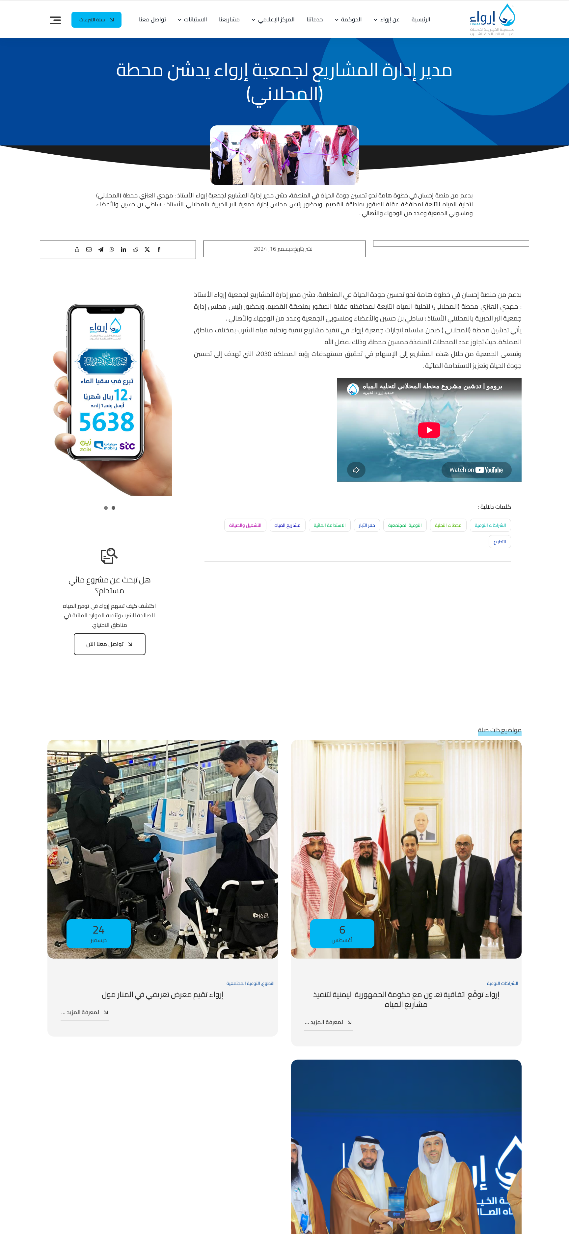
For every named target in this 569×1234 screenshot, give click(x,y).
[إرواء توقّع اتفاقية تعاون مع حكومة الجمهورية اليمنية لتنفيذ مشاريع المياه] (406, 744)
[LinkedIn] (123, 249)
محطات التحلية (448, 525)
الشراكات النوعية (490, 525)
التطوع (500, 541)
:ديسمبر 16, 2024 (274, 249)
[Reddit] (135, 249)
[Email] (89, 249)
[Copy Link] (77, 249)
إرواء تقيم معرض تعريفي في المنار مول (163, 994)
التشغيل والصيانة (245, 525)
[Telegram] (101, 249)
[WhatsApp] (112, 249)
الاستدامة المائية (330, 525)
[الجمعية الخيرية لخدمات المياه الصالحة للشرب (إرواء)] (489, 5)
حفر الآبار (367, 525)
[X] (147, 249)
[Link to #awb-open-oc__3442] (55, 20)
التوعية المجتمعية (405, 525)
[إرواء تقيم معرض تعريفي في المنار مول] (162, 744)
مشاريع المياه (288, 525)
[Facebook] (159, 249)
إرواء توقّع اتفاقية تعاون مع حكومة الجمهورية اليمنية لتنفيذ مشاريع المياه (406, 999)
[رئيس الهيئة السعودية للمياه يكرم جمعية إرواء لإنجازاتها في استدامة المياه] (406, 1064)
